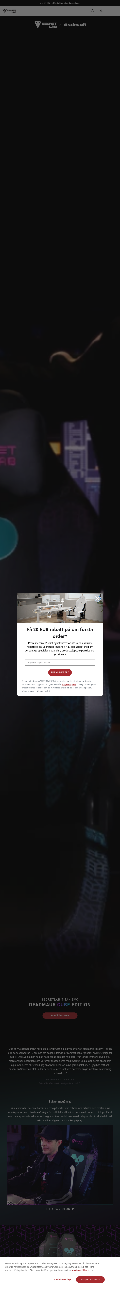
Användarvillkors (80, 1270)
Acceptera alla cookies (90, 1279)
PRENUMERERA (60, 672)
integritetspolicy (69, 684)
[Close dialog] (97, 598)
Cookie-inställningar (63, 1279)
